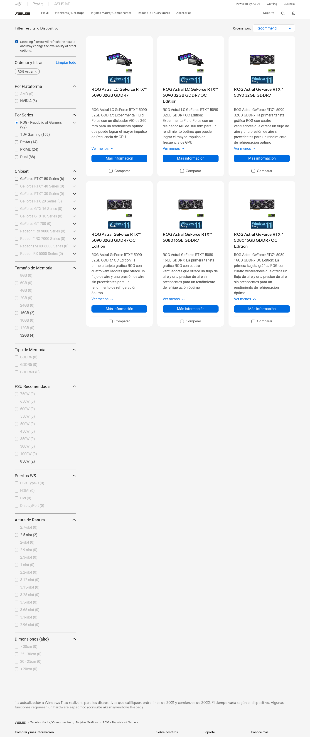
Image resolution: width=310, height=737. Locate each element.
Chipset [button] (22, 171)
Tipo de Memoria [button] (30, 349)
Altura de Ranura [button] (30, 520)
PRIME (20, 148)
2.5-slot (21, 534)
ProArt (20, 141)
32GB (19, 334)
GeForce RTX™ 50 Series (34, 177)
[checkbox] (119, 171)
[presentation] (289, 28)
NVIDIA (20, 100)
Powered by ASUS (248, 4)
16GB (19, 312)
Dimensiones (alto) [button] (32, 639)
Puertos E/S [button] (25, 475)
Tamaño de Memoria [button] (33, 268)
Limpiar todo (66, 62)
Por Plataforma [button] (28, 86)
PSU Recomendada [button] (32, 386)
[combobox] (274, 28)
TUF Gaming (25, 133)
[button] (272, 4)
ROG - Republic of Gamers (120, 722)
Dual (18, 156)
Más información (119, 158)
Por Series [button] (24, 115)
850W (19, 460)
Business (289, 4)
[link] (22, 13)
